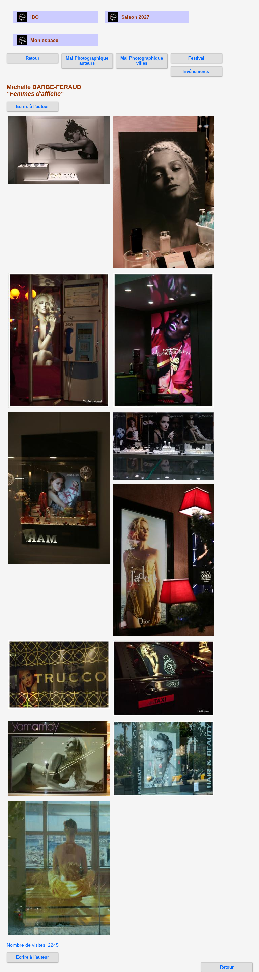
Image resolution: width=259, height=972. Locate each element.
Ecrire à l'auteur (32, 106)
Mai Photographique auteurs (87, 61)
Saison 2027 (135, 17)
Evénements (196, 71)
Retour (32, 58)
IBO (34, 17)
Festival (196, 58)
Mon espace (44, 40)
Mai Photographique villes (141, 61)
